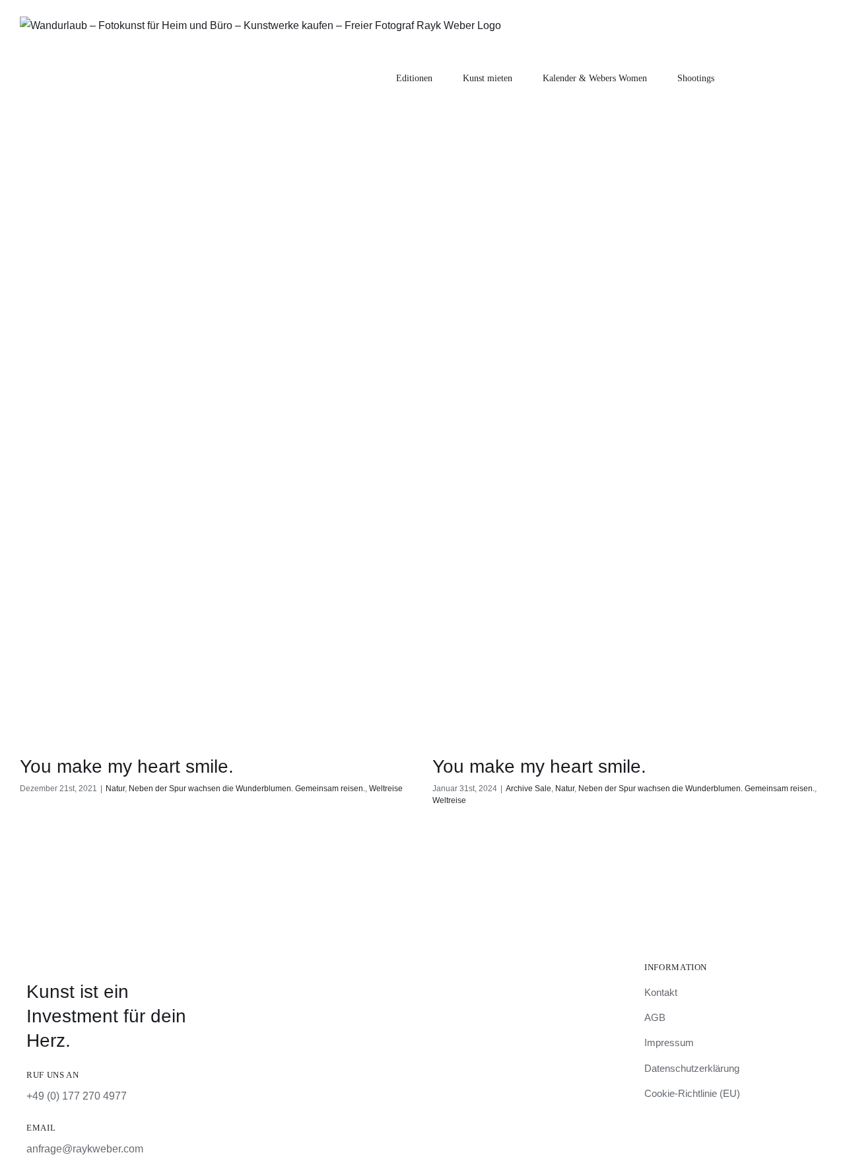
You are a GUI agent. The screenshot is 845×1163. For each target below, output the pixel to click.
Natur (115, 788)
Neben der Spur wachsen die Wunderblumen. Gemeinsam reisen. (247, 788)
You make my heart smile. (127, 766)
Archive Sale (528, 788)
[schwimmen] (216, 537)
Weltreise (386, 788)
